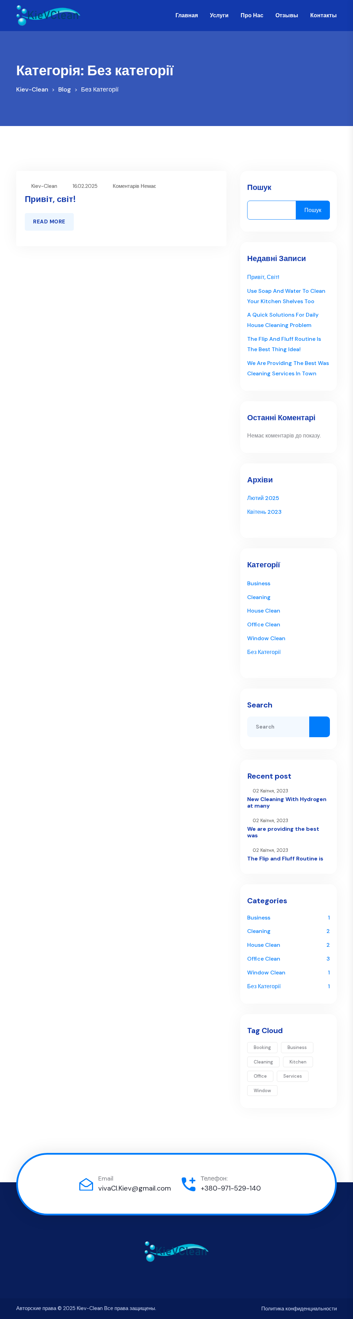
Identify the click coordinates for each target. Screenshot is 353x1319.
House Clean (263, 610)
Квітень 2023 (264, 512)
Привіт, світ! (50, 199)
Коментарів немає (134, 186)
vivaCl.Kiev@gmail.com (134, 1188)
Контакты (323, 15)
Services (292, 1076)
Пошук (259, 187)
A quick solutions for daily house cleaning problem (283, 320)
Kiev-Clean (44, 186)
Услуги (219, 15)
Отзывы (286, 15)
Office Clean (263, 624)
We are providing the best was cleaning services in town (288, 368)
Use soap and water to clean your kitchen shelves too (286, 296)
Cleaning (259, 597)
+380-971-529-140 (231, 1188)
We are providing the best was (283, 832)
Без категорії (264, 652)
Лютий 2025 (263, 498)
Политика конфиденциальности (299, 1308)
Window (262, 1091)
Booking (262, 1047)
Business (258, 583)
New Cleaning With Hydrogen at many (286, 802)
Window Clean (266, 638)
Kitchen (298, 1062)
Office (260, 1076)
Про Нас (252, 15)
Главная (186, 15)
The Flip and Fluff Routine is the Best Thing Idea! (284, 344)
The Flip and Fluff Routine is (285, 858)
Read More (49, 221)
